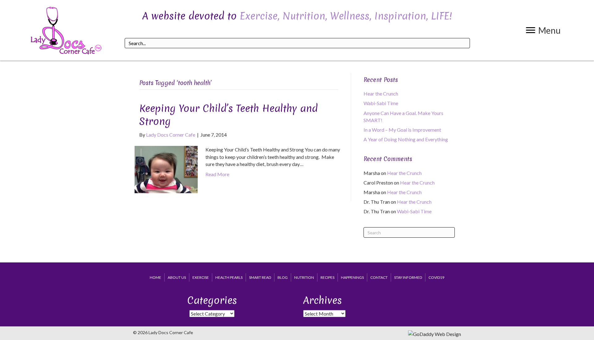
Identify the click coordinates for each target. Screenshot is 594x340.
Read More (217, 174)
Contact (379, 277)
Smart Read (260, 277)
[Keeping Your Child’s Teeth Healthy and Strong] (166, 169)
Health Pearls (229, 277)
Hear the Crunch (381, 93)
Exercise (200, 277)
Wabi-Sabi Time (381, 103)
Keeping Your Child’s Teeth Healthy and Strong (228, 115)
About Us (177, 277)
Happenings (352, 277)
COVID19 (436, 277)
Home (155, 277)
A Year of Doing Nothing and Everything (406, 139)
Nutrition (304, 277)
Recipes (327, 277)
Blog (283, 277)
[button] (543, 30)
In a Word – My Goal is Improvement (402, 130)
